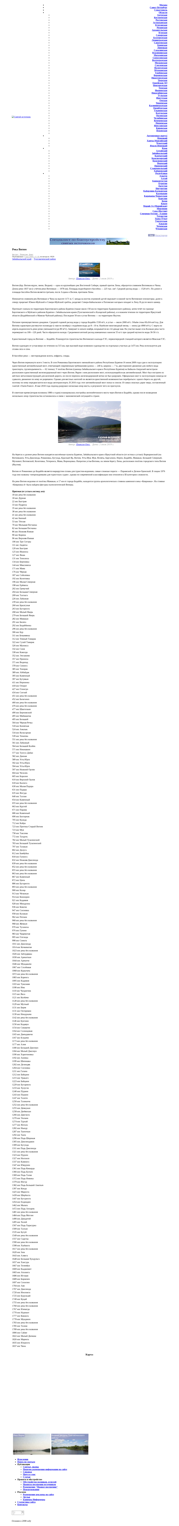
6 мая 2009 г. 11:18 (31, 257)
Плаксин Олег (83, 278)
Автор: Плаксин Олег (22, 254)
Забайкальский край (21, 259)
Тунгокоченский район (45, 259)
